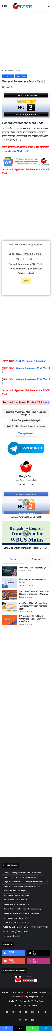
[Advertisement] (26, 40)
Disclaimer (33, 1005)
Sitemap (22, 1001)
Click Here (43, 402)
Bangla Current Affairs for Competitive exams (19, 877)
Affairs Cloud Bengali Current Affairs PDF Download (22, 873)
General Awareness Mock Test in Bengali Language (26, 413)
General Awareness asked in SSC (16, 904)
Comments (37, 559)
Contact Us (13, 1001)
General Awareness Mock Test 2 (33, 379)
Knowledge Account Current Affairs (16, 918)
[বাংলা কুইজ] (22, 6)
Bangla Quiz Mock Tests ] (17, 151)
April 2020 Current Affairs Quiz (30, 361)
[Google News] (26, 434)
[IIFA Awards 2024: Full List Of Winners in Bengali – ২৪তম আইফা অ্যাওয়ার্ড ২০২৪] (9, 620)
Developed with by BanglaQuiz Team (27, 997)
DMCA (30, 1001)
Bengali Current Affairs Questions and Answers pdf (21, 886)
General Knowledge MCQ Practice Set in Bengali (21, 913)
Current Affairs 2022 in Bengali (14, 891)
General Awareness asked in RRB (15, 900)
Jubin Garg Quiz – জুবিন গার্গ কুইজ (32, 568)
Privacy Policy (21, 1005)
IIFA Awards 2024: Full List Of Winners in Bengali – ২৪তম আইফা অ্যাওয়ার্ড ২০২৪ (32, 619)
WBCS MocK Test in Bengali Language (26, 426)
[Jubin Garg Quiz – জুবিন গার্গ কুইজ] (9, 571)
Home (6, 70)
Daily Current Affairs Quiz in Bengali (16, 895)
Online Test (21, 76)
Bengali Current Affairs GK (13, 882)
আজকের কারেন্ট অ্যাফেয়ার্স (39, 927)
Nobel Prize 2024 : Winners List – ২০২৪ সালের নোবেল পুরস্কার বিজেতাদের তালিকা (33, 606)
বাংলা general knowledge (12, 936)
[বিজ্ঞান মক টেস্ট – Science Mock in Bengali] (9, 583)
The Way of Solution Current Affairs (16, 922)
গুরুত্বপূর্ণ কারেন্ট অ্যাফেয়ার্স (19, 932)
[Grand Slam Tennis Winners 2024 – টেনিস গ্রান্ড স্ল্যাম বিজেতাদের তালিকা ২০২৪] (9, 595)
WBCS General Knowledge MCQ (15, 927)
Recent (13, 559)
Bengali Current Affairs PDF (36, 882)
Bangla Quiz (9, 87)
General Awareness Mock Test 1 (33, 368)
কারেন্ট (5, 932)
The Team (39, 1001)
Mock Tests (15, 70)
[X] (27, 484)
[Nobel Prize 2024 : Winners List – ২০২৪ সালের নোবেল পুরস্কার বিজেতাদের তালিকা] (9, 607)
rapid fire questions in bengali (26, 420)
